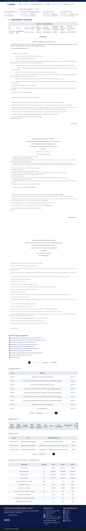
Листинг (26, 4)
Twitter (66, 515)
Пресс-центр (66, 4)
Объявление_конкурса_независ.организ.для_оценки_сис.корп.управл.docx (26, 352)
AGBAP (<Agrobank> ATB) (61, 11)
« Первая (31, 413)
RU (11, 0)
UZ (14, 0)
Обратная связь (13, 515)
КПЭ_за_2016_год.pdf (14, 357)
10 (56, 413)
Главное (20, 4)
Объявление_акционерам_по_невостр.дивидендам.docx (22, 342)
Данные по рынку (56, 4)
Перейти (73, 376)
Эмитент (23, 0)
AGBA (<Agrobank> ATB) (44, 11)
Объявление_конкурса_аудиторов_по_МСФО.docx (21, 350)
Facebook (67, 511)
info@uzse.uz (48, 515)
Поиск (37, 9)
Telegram (67, 513)
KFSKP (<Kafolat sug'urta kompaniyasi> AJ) (26, 11)
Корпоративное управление (25, 9)
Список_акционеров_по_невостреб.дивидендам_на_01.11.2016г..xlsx (24, 348)
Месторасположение (50, 520)
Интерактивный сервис (37, 4)
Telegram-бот (68, 520)
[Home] (10, 5)
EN (18, 0)
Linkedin (67, 516)
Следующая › (45, 362)
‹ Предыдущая (39, 413)
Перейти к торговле (32, 0)
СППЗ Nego (47, 4)
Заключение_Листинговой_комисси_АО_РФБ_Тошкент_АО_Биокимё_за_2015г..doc (28, 340)
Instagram (67, 518)
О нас (73, 4)
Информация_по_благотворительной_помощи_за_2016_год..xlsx (24, 344)
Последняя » (53, 362)
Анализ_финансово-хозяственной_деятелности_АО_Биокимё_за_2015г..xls (26, 337)
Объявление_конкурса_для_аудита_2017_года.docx (21, 355)
